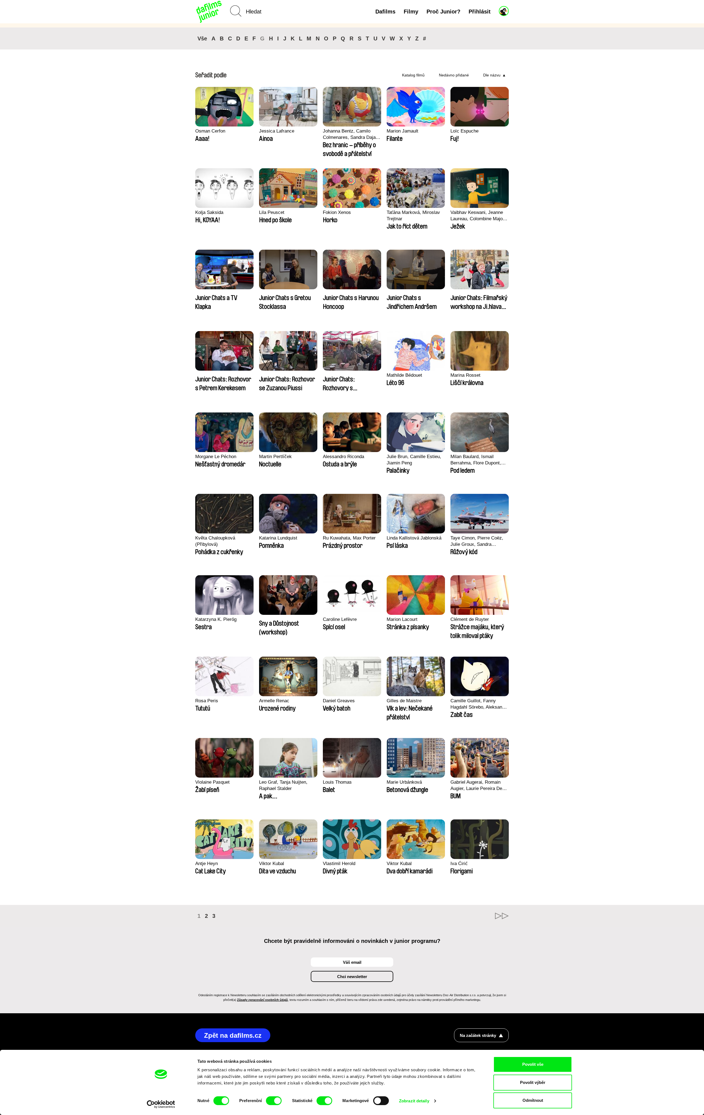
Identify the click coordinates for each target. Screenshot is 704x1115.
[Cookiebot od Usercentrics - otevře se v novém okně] (161, 1104)
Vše (202, 38)
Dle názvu (492, 75)
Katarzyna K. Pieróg (216, 619)
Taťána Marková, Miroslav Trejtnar (413, 215)
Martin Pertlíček (275, 456)
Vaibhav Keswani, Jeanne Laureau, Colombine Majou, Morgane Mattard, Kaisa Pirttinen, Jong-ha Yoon (478, 216)
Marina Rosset (465, 375)
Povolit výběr (532, 1082)
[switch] (274, 1100)
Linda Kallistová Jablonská (414, 538)
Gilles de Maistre (404, 700)
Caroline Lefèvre (340, 619)
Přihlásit (480, 12)
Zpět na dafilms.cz (233, 1035)
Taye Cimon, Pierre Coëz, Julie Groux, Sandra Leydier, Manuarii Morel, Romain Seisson (476, 541)
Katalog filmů (413, 75)
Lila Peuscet (271, 212)
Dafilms (385, 12)
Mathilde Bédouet (404, 375)
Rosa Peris (206, 700)
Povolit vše (532, 1064)
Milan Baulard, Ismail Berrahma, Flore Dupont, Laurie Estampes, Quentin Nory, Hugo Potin (477, 460)
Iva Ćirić (459, 863)
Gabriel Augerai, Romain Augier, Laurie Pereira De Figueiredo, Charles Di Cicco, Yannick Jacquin (476, 786)
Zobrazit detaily (414, 1101)
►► (502, 916)
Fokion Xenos (337, 212)
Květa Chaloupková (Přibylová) (215, 541)
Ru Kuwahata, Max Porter (349, 538)
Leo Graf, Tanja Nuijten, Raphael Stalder (283, 785)
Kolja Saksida (209, 212)
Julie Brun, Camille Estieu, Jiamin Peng (414, 460)
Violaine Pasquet (212, 782)
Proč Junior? (443, 12)
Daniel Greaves (339, 700)
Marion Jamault (402, 131)
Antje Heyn (206, 863)
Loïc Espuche (464, 131)
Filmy (411, 12)
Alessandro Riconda (343, 456)
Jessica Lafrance (276, 131)
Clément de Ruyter (469, 619)
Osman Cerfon (210, 131)
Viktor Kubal (271, 863)
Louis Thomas (337, 782)
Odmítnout (532, 1100)
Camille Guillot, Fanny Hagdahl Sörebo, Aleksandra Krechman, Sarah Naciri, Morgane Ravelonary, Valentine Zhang (479, 704)
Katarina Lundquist (278, 538)
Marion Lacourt (402, 619)
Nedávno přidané (454, 75)
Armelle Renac (274, 700)
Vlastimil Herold (339, 863)
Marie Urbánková (404, 782)
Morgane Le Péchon (215, 456)
